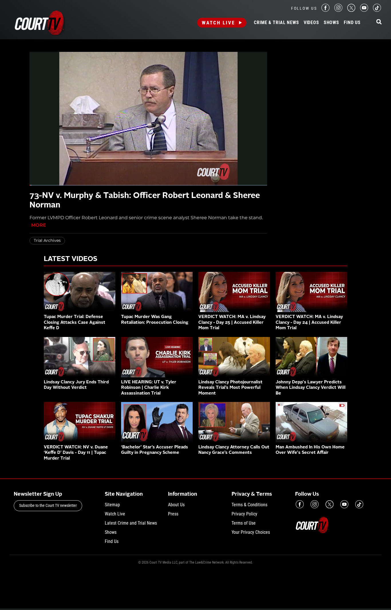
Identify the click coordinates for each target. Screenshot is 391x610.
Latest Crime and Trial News (131, 523)
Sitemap (112, 504)
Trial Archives (47, 240)
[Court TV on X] (351, 10)
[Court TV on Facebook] (325, 10)
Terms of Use (244, 523)
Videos (311, 22)
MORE (38, 225)
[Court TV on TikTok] (377, 10)
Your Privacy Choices (251, 532)
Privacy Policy (244, 514)
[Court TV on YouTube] (364, 10)
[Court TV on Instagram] (338, 10)
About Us (176, 504)
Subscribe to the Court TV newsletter (48, 505)
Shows (331, 22)
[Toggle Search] (379, 22)
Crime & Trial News (276, 22)
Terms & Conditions (249, 504)
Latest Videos (70, 259)
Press (173, 514)
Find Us (352, 22)
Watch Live (218, 23)
